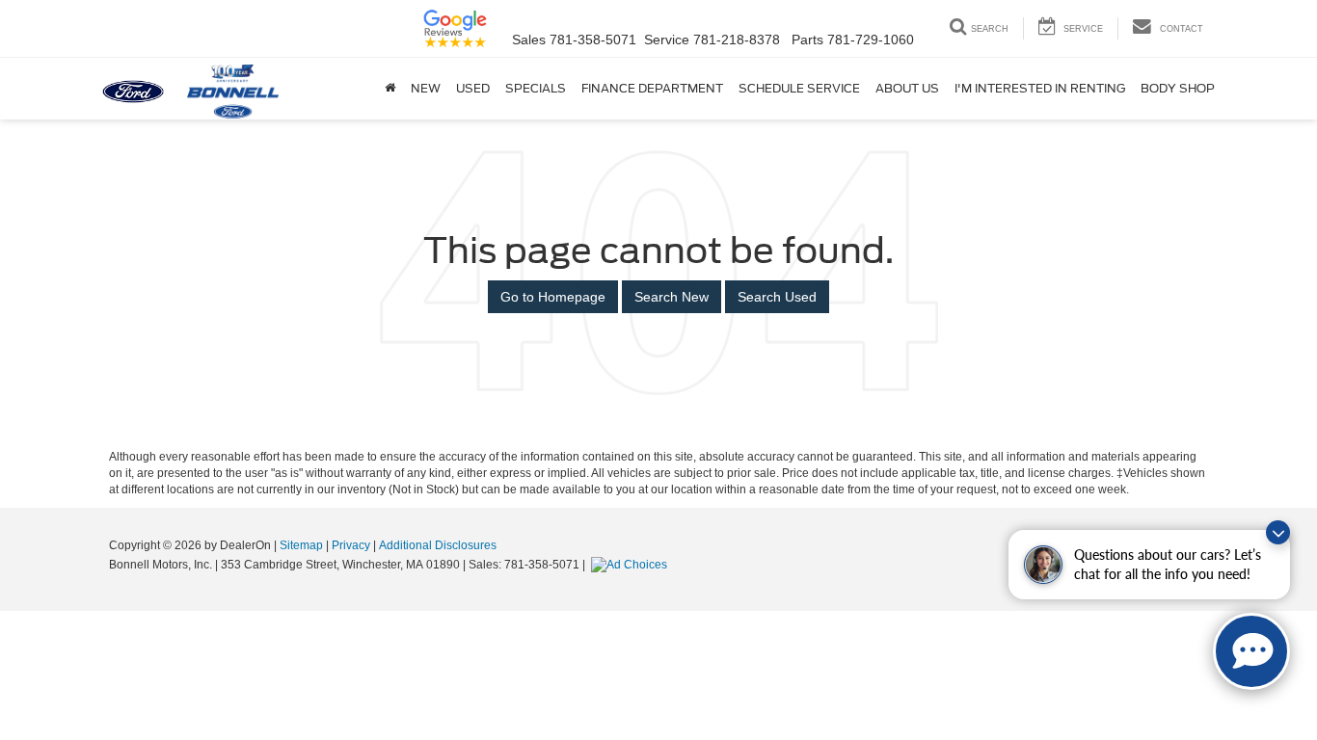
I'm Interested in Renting (1039, 88)
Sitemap (301, 545)
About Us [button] (907, 88)
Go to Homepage (552, 296)
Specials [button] (535, 88)
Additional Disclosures (438, 545)
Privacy (351, 545)
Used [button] (473, 88)
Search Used (777, 296)
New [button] (426, 88)
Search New (671, 296)
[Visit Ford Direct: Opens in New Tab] (631, 564)
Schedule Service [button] (799, 88)
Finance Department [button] (652, 88)
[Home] (390, 88)
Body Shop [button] (1178, 88)
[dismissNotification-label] (1278, 532)
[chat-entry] (1251, 651)
